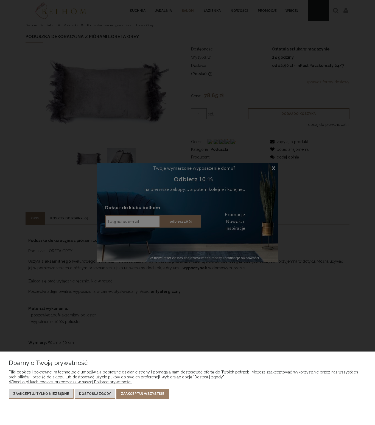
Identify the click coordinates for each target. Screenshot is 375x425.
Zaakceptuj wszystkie (142, 394)
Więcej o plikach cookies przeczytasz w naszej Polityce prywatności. (70, 382)
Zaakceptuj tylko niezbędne (41, 394)
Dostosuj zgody (95, 394)
